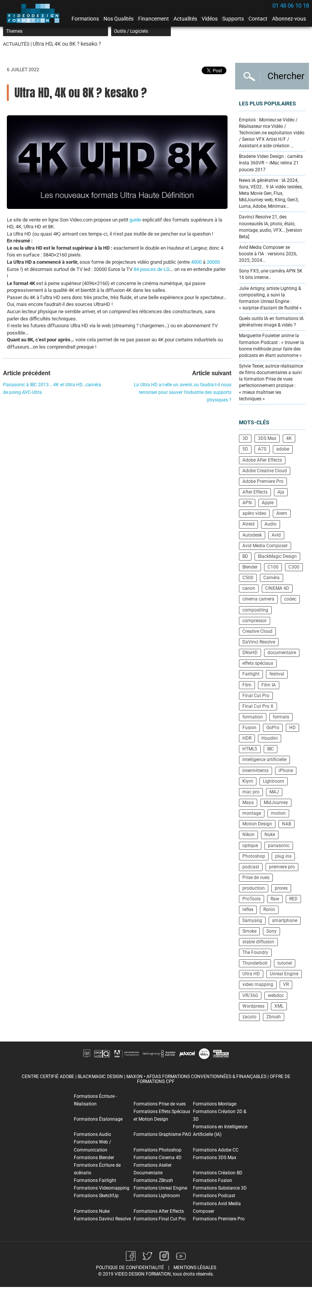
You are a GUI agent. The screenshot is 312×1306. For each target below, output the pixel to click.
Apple (268, 502)
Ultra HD (251, 973)
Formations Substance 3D (220, 1188)
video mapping (257, 984)
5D (245, 449)
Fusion (249, 727)
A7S (262, 449)
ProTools (251, 898)
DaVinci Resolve (258, 642)
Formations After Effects (159, 1211)
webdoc (276, 995)
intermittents (255, 770)
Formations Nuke (92, 1211)
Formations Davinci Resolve (102, 1219)
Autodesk (252, 535)
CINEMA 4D (277, 588)
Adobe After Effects (262, 460)
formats (281, 717)
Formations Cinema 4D (157, 1157)
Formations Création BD (217, 1172)
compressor (254, 620)
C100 (273, 567)
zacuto (249, 1016)
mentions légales (195, 1267)
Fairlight (250, 674)
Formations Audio (92, 1134)
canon (248, 588)
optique (250, 845)
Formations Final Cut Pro (160, 1219)
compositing (255, 610)
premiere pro (282, 867)
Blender (250, 567)
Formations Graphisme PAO (162, 1134)
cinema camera (258, 599)
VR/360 (250, 995)
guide (135, 220)
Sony (271, 931)
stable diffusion (258, 941)
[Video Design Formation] (35, 13)
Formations (85, 19)
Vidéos (210, 19)
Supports (233, 19)
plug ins (283, 856)
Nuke (269, 834)
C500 (247, 577)
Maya (248, 802)
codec (290, 599)
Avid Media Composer (265, 545)
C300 (293, 567)
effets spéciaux (257, 663)
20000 (213, 262)
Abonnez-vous (289, 19)
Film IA (268, 685)
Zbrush (273, 1016)
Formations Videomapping (101, 1188)
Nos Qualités (118, 19)
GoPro (272, 727)
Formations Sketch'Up (96, 1195)
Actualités (185, 19)
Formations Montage (214, 1104)
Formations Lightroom (157, 1195)
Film (247, 685)
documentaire (281, 652)
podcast (250, 867)
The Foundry (255, 952)
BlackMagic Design (277, 556)
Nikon (248, 834)
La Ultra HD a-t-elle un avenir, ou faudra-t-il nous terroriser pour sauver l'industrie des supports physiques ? (182, 392)
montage (251, 813)
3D (245, 438)
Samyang (252, 920)
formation (252, 717)
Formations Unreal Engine (160, 1188)
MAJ (274, 792)
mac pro (250, 792)
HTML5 (249, 749)
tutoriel (284, 963)
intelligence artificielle (264, 759)
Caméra (271, 577)
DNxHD (250, 652)
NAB (286, 824)
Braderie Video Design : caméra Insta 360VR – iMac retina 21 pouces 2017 (271, 163)
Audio (270, 524)
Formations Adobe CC (216, 1150)
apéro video (254, 513)
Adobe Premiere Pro (262, 481)
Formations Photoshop (157, 1150)
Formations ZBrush (153, 1180)
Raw (275, 898)
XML (278, 1006)
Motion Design (257, 824)
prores (281, 888)
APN (247, 502)
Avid (276, 535)
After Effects (254, 492)
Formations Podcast (214, 1195)
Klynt (247, 781)
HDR (247, 738)
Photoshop (253, 856)
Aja (280, 492)
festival (276, 674)
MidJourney (276, 802)
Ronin (269, 909)
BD (245, 556)
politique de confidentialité (130, 1267)
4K (289, 438)
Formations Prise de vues (160, 1104)
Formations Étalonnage (98, 1119)
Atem (281, 513)
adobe (282, 449)
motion (278, 813)
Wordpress (253, 1006)
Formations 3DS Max (214, 1157)
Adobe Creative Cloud (264, 470)
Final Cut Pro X (258, 706)
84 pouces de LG (152, 269)
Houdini (269, 738)
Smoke (249, 931)
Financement (153, 19)
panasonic (279, 845)
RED (293, 898)
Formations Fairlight (95, 1180)
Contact (257, 19)
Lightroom (273, 781)
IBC (270, 749)
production (253, 888)
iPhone (286, 770)
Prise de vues (255, 877)
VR (286, 984)
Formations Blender (94, 1157)
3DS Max (267, 438)
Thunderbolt (254, 963)
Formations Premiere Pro (219, 1219)
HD (292, 727)
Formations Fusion (212, 1180)
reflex (247, 909)
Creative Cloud (257, 631)
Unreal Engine (284, 973)
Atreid (248, 524)
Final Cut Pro (255, 695)
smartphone (284, 920)
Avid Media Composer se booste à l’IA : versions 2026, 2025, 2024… (268, 254)
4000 (196, 262)
